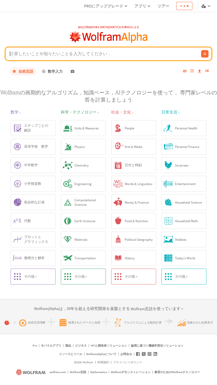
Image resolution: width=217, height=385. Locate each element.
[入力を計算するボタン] (205, 54)
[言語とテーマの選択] (206, 6)
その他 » (30, 276)
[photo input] (72, 71)
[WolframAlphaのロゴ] (109, 37)
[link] (142, 309)
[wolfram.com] (31, 372)
